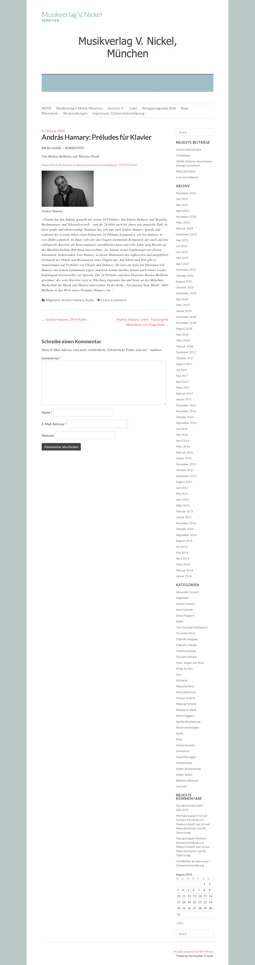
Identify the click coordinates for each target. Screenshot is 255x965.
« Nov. (180, 923)
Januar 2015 (184, 517)
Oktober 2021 (185, 275)
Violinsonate (184, 762)
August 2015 (184, 481)
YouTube (181, 786)
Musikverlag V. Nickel (72, 14)
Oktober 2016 (185, 417)
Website (48, 435)
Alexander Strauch (187, 592)
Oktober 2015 (185, 470)
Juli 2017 (181, 370)
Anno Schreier (184, 609)
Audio (89, 300)
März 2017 (183, 387)
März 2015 (183, 505)
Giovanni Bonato (186, 656)
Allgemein (53, 300)
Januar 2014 (184, 576)
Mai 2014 (182, 552)
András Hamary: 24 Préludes (64, 319)
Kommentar (51, 358)
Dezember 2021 (186, 269)
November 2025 (186, 193)
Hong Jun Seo (184, 668)
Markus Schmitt (185, 698)
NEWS (46, 108)
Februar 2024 (184, 228)
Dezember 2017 (186, 352)
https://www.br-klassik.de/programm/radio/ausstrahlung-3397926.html (89, 164)
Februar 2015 (184, 511)
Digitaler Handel (186, 645)
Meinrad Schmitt (186, 704)
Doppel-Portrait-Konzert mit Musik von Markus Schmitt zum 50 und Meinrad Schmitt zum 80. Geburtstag (193, 824)
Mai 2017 (182, 375)
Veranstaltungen (75, 113)
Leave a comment (113, 300)
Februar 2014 (184, 570)
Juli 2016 (181, 428)
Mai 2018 (182, 334)
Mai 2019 (182, 299)
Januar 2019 (184, 311)
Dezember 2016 (186, 405)
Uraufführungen (186, 757)
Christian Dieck (185, 633)
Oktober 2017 (185, 358)
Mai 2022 (182, 257)
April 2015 (182, 499)
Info (178, 674)
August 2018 (184, 328)
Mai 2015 (182, 493)
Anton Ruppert (185, 615)
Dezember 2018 (186, 316)
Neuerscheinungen (187, 727)
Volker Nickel (184, 774)
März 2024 (183, 222)
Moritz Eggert (185, 715)
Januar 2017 (184, 399)
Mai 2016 (182, 434)
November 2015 (186, 464)
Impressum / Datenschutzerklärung (118, 113)
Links (133, 108)
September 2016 (186, 423)
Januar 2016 (184, 458)
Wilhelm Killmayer (187, 780)
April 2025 (182, 210)
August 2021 (184, 281)
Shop (184, 108)
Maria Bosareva (186, 692)
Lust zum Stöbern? (187, 177)
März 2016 (183, 446)
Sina (178, 805)
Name (47, 412)
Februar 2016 (184, 452)
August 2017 (184, 364)
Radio (179, 733)
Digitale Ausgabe (187, 639)
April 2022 (182, 263)
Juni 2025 (182, 199)
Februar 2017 (184, 393)
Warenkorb (50, 113)
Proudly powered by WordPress (193, 951)
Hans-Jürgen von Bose (190, 662)
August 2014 (184, 540)
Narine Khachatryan (188, 721)
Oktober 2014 (185, 529)
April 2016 (182, 440)
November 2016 (186, 411)
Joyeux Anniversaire (188, 149)
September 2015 (186, 476)
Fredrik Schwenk (186, 651)
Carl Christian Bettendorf (192, 627)
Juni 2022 (182, 252)
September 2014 (186, 535)
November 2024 (186, 216)
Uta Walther (183, 861)
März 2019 (183, 305)
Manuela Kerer (185, 686)
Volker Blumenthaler (188, 768)
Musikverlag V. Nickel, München (79, 108)
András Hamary (72, 300)
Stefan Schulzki (185, 745)
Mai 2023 (182, 240)
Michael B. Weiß (186, 709)
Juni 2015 (182, 487)
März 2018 (183, 340)
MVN (179, 815)
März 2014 (183, 564)
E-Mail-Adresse (54, 424)
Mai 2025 (182, 205)
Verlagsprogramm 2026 (159, 108)
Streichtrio (182, 751)
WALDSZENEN (185, 171)
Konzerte (182, 680)
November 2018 (186, 322)
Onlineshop (183, 155)
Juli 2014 (181, 546)
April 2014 (182, 558)
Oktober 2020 (185, 287)
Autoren (114, 108)
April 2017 (182, 381)
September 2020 (186, 293)
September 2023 (186, 234)
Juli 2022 (181, 246)
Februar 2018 (184, 346)
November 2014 (186, 523)
